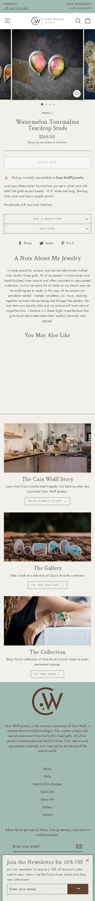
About (47, 768)
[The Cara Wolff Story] (47, 448)
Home (46, 112)
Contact (47, 814)
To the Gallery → (47, 585)
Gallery (47, 807)
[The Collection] (47, 620)
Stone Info (47, 799)
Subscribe (47, 791)
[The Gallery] (47, 537)
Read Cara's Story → (47, 501)
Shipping (33, 142)
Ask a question (47, 219)
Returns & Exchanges (47, 784)
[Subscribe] (79, 846)
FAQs (47, 776)
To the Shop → (47, 674)
